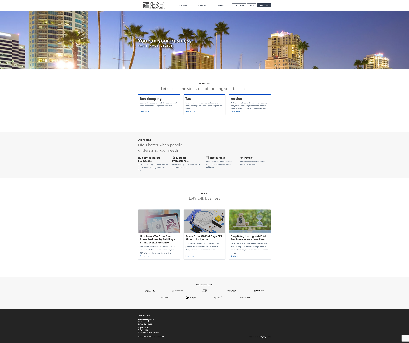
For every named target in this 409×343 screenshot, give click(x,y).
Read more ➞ (159, 256)
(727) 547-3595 (144, 330)
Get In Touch (264, 5)
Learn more (152, 111)
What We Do (183, 5)
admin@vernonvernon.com (149, 332)
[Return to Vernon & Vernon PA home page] (154, 5)
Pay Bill (251, 5)
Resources (220, 5)
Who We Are (202, 5)
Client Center (239, 5)
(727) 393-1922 (144, 328)
